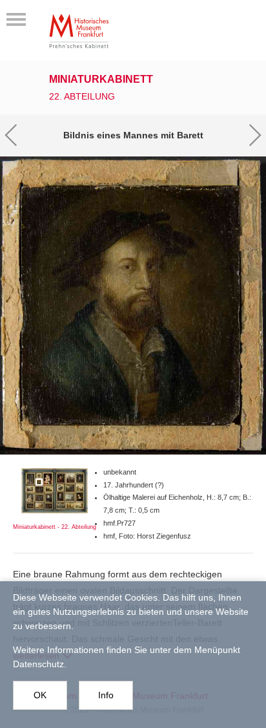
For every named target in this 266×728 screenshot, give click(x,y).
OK (40, 695)
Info (106, 695)
